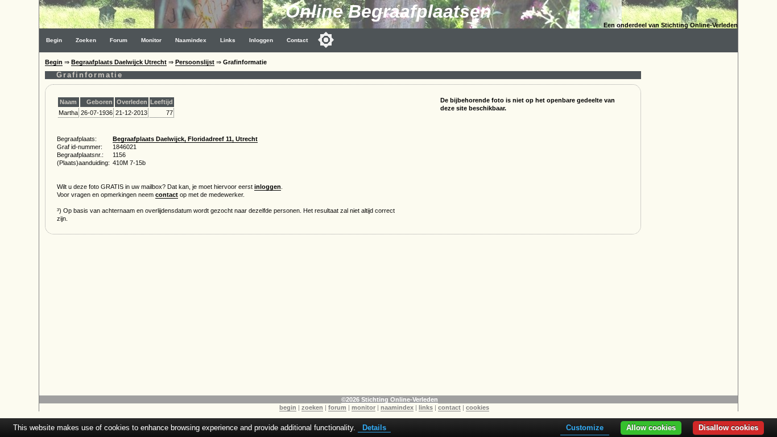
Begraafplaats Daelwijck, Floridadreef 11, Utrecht (185, 138)
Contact (297, 40)
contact (166, 194)
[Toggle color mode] (326, 39)
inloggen (267, 186)
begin (287, 407)
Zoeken (86, 40)
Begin (54, 40)
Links (227, 40)
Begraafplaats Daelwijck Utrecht (119, 62)
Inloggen (261, 40)
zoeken (312, 407)
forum (337, 407)
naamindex (397, 407)
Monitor (151, 40)
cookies (477, 407)
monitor (363, 407)
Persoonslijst (194, 62)
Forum (118, 40)
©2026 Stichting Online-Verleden (389, 399)
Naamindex (190, 40)
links (426, 407)
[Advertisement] (692, 223)
